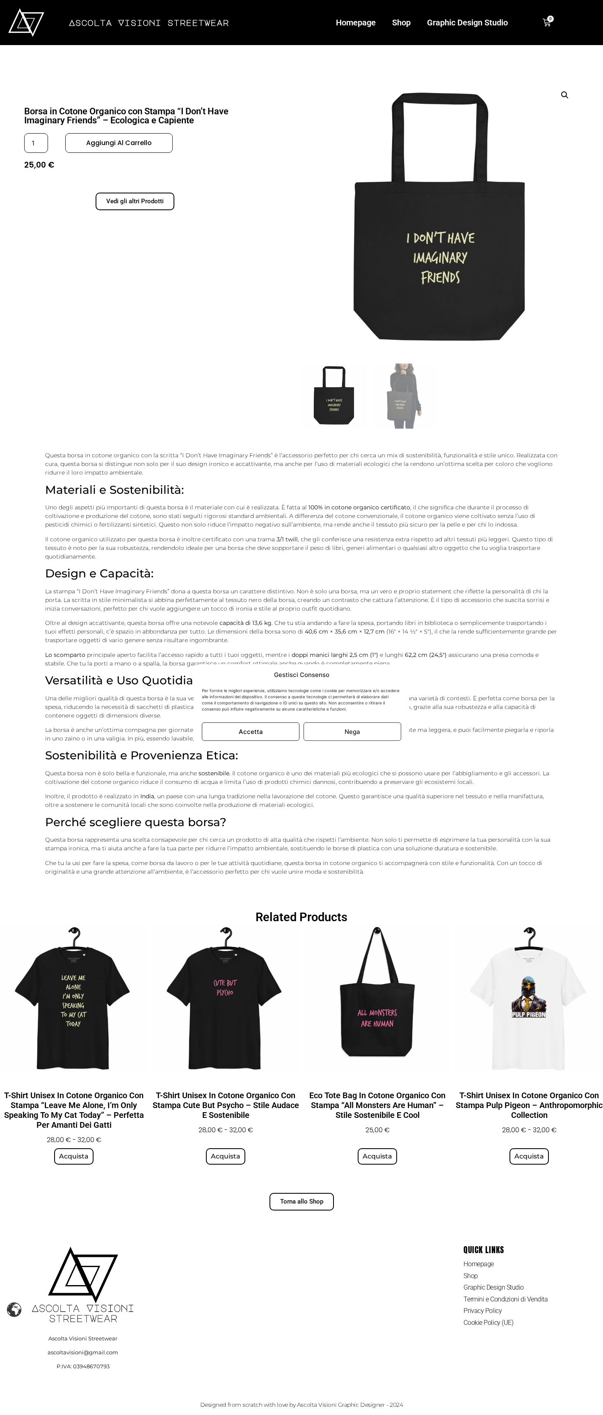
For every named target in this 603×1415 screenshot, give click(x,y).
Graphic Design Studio (467, 22)
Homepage (356, 22)
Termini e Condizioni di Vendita (506, 1299)
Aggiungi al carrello (119, 143)
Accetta (251, 731)
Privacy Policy (483, 1311)
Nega (352, 731)
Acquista (74, 1156)
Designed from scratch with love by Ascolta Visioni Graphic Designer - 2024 (301, 1404)
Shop (401, 22)
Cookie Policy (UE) (488, 1322)
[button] (564, 95)
